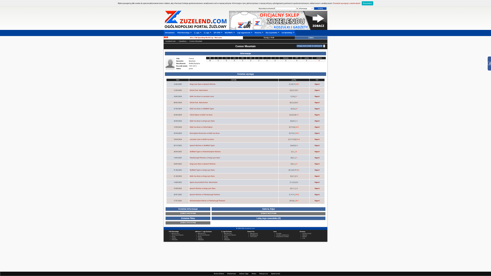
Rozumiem (367, 3)
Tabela (174, 238)
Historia (258, 33)
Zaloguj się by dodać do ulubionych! (309, 46)
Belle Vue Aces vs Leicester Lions (202, 96)
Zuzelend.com (170, 41)
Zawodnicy (182, 41)
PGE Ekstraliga (183, 33)
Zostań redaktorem (282, 235)
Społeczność (275, 274)
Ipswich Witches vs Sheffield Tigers (202, 145)
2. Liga (206, 33)
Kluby (173, 236)
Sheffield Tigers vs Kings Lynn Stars (202, 170)
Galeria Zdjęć (243, 274)
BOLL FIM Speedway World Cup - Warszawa (206, 38)
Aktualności (170, 33)
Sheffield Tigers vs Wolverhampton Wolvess (205, 152)
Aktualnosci (254, 233)
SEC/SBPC (229, 33)
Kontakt (278, 233)
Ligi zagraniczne (243, 33)
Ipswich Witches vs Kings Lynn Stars (202, 188)
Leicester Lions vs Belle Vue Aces (202, 139)
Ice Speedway (287, 33)
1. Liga (196, 33)
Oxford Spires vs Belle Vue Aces (201, 115)
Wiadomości (231, 274)
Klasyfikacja (254, 235)
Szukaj (320, 8)
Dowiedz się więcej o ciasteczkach (346, 3)
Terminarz (253, 236)
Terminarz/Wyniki (177, 235)
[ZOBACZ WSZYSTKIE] (188, 213)
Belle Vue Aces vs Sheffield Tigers (202, 109)
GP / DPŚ (217, 33)
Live (303, 238)
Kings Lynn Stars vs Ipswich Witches (202, 84)
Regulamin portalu (282, 236)
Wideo (254, 274)
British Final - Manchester (199, 90)
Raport (317, 84)
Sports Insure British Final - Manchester (203, 182)
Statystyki (175, 239)
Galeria (304, 235)
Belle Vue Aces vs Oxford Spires (201, 127)
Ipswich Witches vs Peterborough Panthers (205, 194)
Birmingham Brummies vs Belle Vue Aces (205, 133)
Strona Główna (219, 274)
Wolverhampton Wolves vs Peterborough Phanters (207, 201)
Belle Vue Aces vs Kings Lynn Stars (202, 121)
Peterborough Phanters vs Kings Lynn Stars (205, 158)
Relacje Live (263, 274)
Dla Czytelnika (271, 33)
